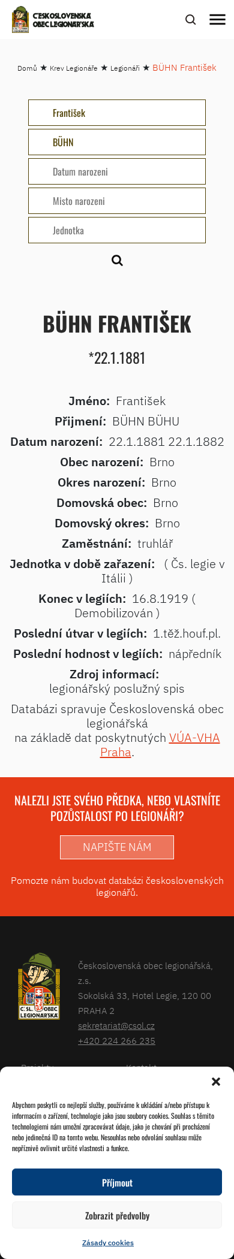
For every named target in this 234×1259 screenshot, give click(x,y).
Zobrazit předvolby (117, 1215)
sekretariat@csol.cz (116, 1025)
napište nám (117, 847)
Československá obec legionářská (63, 21)
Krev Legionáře (74, 68)
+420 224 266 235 (116, 1040)
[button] (216, 1082)
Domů (27, 68)
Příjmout (117, 1182)
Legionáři (125, 68)
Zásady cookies (108, 1242)
